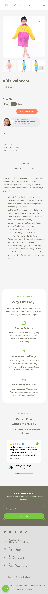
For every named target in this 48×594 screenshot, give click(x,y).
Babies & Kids (19, 148)
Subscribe (24, 516)
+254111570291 (15, 550)
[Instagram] (10, 532)
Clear (20, 104)
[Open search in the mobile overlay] (29, 5)
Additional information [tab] (24, 169)
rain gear (12, 151)
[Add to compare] (8, 133)
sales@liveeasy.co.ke (17, 558)
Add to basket (27, 111)
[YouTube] (21, 532)
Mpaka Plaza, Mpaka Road (18, 542)
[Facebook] (5, 532)
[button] (40, 20)
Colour (8, 99)
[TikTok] (26, 532)
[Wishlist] (34, 5)
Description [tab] (24, 163)
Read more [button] (14, 458)
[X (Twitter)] (15, 532)
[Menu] (44, 5)
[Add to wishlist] (4, 133)
